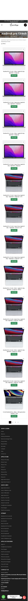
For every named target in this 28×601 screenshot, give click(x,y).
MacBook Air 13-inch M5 (6, 526)
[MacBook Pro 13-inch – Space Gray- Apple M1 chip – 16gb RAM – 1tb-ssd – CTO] (14, 213)
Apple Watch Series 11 (5, 482)
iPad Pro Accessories (5, 510)
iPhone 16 (3, 477)
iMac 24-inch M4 (4, 523)
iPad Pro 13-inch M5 (5, 500)
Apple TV (3, 544)
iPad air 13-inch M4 (5, 503)
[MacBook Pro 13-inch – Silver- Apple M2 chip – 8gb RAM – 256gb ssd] (14, 120)
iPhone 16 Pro (4, 472)
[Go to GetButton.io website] (3, 599)
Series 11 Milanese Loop (6, 490)
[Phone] (24, 597)
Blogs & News (4, 444)
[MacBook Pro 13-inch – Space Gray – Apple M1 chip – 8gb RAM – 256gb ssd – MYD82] (14, 368)
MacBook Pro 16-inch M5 (6, 518)
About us (3, 434)
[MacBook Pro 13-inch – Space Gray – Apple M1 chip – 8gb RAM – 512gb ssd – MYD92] (14, 306)
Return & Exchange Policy (6, 439)
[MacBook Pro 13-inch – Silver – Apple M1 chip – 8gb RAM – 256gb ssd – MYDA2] (14, 337)
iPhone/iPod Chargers (5, 559)
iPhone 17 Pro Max (5, 460)
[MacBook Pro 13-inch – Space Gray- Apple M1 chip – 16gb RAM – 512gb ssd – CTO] (14, 244)
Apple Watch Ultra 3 (5, 479)
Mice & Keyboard (5, 528)
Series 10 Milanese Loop (6, 538)
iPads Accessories (5, 554)
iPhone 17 (3, 467)
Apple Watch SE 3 (5, 495)
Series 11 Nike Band (5, 493)
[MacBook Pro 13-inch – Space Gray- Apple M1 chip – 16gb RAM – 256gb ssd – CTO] (14, 182)
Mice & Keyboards (5, 533)
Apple (24, 40)
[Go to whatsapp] (3, 597)
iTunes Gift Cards (4, 564)
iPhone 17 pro (4, 462)
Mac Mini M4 (4, 521)
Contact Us (3, 454)
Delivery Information (5, 436)
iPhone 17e (3, 469)
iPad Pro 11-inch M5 (5, 498)
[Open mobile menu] (1, 25)
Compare (3, 449)
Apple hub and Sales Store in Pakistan (14, 40)
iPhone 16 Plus (4, 474)
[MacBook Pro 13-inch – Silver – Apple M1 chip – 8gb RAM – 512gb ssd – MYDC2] (14, 275)
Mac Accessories (4, 531)
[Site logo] (14, 25)
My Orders (3, 446)
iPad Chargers (4, 508)
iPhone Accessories (5, 557)
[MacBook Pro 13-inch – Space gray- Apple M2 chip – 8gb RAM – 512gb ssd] (14, 89)
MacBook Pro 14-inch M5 (6, 516)
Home (2, 431)
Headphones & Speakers (6, 505)
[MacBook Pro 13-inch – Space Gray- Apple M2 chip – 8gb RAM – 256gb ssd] (14, 151)
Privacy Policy (4, 441)
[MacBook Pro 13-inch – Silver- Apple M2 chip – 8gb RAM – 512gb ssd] (14, 58)
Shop (2, 451)
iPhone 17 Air (3, 464)
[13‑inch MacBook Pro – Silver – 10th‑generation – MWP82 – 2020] (14, 399)
